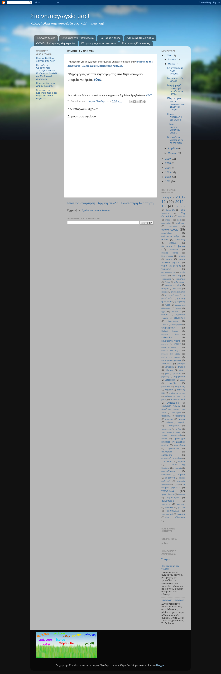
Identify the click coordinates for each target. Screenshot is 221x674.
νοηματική (169, 390)
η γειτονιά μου (172, 295)
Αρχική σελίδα (108, 203)
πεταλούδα (166, 429)
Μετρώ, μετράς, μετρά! (175, 79)
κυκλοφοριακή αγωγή (171, 360)
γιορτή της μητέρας (171, 266)
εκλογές (168, 285)
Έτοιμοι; (165, 559)
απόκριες (180, 239)
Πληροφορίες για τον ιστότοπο (98, 43)
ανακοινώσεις (169, 229)
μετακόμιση (170, 380)
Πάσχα (181, 419)
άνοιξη (164, 239)
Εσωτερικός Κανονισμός (136, 43)
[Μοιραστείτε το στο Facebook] (141, 101)
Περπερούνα (173, 426)
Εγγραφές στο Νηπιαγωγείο (77, 37)
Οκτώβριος (173, 402)
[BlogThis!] (134, 101)
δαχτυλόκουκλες (168, 272)
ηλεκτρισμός (180, 302)
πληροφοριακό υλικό (170, 432)
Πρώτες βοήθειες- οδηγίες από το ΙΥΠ (46, 59)
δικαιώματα (166, 279)
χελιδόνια (169, 507)
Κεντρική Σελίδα (46, 37)
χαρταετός (166, 504)
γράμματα (166, 269)
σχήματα (181, 474)
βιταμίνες (174, 249)
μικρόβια (173, 383)
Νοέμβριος (180, 386)
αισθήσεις (180, 223)
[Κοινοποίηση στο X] (138, 101)
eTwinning (180, 517)
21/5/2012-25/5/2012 (172, 600)
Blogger (160, 665)
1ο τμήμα (166, 198)
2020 (168, 55)
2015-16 (170, 210)
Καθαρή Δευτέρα (169, 331)
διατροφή (176, 275)
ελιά (179, 285)
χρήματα (181, 507)
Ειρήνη (167, 282)
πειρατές (181, 422)
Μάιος (181, 367)
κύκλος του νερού (170, 354)
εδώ (97, 79)
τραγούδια (167, 491)
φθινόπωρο (167, 501)
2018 (168, 163)
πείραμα (169, 422)
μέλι (167, 373)
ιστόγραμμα (177, 324)
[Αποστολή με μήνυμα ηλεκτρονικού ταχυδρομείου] (131, 101)
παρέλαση (180, 416)
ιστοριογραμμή (168, 328)
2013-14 (181, 206)
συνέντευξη (166, 475)
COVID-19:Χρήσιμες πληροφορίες (55, 43)
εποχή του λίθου (178, 292)
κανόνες (164, 344)
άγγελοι (181, 217)
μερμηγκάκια (179, 376)
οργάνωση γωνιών (170, 406)
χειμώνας (180, 504)
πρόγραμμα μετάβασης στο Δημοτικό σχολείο (173, 441)
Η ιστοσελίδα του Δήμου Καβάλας (45, 84)
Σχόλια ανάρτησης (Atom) (96, 210)
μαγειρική (169, 367)
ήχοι (163, 311)
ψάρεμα (168, 517)
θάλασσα (176, 311)
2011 (168, 181)
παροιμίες (169, 419)
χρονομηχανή (167, 514)
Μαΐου (171, 64)
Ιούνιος (164, 324)
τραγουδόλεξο (168, 494)
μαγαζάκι (181, 364)
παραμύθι (166, 416)
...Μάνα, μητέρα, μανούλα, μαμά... (173, 128)
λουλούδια (166, 363)
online (164, 543)
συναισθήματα (168, 471)
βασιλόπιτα (166, 246)
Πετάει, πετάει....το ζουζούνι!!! (174, 117)
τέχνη (176, 484)
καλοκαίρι (166, 337)
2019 (168, 158)
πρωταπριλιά (173, 448)
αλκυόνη (173, 226)
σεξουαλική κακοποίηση (171, 458)
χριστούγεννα (173, 511)
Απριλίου (173, 148)
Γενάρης (181, 256)
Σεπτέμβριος (167, 461)
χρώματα (180, 514)
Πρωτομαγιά (166, 452)
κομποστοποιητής (168, 347)
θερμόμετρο (179, 318)
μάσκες (182, 370)
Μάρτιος (170, 370)
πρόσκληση (179, 445)
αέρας (179, 220)
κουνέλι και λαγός (170, 351)
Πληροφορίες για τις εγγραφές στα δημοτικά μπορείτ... (176, 104)
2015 (168, 167)
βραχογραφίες (167, 256)
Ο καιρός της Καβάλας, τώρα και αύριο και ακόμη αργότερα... (46, 94)
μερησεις (165, 377)
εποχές (164, 292)
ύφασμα (181, 494)
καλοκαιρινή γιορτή (170, 341)
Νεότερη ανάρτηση (81, 203)
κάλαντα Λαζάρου (170, 334)
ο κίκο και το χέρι (177, 393)
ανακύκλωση (167, 233)
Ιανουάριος (173, 321)
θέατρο (164, 314)
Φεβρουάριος (173, 497)
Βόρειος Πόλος (169, 253)
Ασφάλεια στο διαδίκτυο (140, 37)
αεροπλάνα (166, 223)
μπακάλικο (165, 386)
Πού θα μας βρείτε (110, 37)
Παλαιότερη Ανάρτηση (137, 203)
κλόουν (177, 344)
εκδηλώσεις (179, 282)
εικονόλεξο (180, 279)
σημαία (181, 461)
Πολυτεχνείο (176, 435)
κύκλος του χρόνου (170, 357)
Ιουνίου (172, 59)
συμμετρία (177, 468)
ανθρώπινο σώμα (170, 236)
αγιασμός (168, 220)
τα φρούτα (170, 478)
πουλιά (164, 439)
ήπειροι (178, 308)
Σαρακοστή (166, 455)
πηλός (178, 429)
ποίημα (164, 435)
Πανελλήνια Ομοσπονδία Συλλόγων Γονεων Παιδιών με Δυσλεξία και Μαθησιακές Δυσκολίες (47, 72)
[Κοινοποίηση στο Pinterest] (144, 101)
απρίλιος (173, 243)
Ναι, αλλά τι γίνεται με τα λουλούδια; (175, 140)
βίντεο (181, 246)
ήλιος (167, 305)
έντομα (164, 288)
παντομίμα (176, 413)
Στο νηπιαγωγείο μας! (59, 16)
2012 (168, 177)
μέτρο (182, 380)
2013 (168, 172)
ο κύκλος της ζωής (172, 396)
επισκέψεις (176, 288)
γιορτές (169, 259)
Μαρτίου (173, 153)
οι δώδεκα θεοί (178, 399)
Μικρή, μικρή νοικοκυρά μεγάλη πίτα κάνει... (175, 89)
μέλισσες (177, 373)
